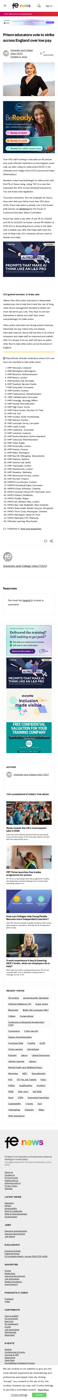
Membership (10, 1332)
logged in (27, 600)
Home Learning (15, 1049)
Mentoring (13, 1073)
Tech (39, 1103)
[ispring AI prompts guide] (29, 275)
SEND (11, 1091)
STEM (20, 1097)
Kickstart (12, 1055)
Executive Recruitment (15, 1234)
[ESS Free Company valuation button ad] (29, 737)
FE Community (11, 1177)
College (11, 1016)
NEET (24, 1073)
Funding (31, 1043)
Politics (11, 1085)
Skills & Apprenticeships (16, 1214)
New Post (9, 1321)
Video (7, 1301)
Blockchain (13, 1010)
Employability (11, 1208)
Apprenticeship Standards (35, 997)
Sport (10, 1097)
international (33, 1049)
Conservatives (26, 1016)
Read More (43, 1389)
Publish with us (11, 1180)
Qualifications (25, 1085)
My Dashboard (11, 1324)
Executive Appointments (16, 1231)
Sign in (49, 6)
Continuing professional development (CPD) (26, 1023)
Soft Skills (37, 1091)
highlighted (24, 208)
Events (8, 1327)
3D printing (13, 997)
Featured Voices (12, 1253)
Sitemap (8, 1188)
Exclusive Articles (13, 1251)
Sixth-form (23, 1091)
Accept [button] (39, 1395)
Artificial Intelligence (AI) (19, 1004)
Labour (24, 1055)
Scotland (41, 1085)
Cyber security (31, 1031)
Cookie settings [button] (19, 1394)
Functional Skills (15, 1043)
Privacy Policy (11, 1186)
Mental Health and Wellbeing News (25, 1067)
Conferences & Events (15, 1352)
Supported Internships (38, 1097)
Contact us (10, 1175)
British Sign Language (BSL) (36, 1010)
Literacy (33, 1061)
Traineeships (14, 1109)
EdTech (8, 1205)
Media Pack (10, 1273)
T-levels (29, 1103)
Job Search (10, 1236)
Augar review (41, 1004)
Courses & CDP (12, 1355)
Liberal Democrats (40, 1055)
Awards (8, 1349)
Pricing (8, 1270)
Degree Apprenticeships (20, 1037)
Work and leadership (31, 528)
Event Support (11, 1284)
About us (9, 1172)
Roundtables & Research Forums (20, 1363)
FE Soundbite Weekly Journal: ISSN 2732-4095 (26, 1256)
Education (9, 1203)
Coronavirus (14, 1031)
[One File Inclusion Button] (29, 705)
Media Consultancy (13, 1281)
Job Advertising (12, 1279)
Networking (10, 1357)
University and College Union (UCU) (25, 566)
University (29, 1109)
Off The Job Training (26, 1079)
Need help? (10, 1335)
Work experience (16, 1115)
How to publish (11, 1316)
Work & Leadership (13, 1211)
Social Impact (11, 1216)
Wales (41, 1109)
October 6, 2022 (19, 56)
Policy (43, 1079)
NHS (10, 1079)
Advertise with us (13, 1183)
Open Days (10, 1360)
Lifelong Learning (16, 1061)
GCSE (42, 1043)
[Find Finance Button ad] (29, 640)
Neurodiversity (39, 1073)
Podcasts (9, 1299)
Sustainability (14, 1103)
